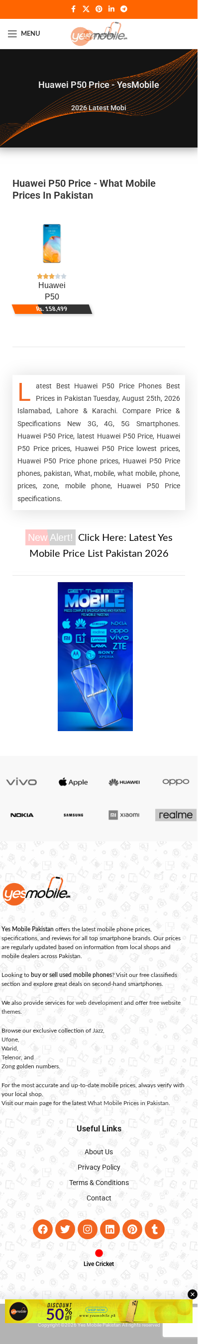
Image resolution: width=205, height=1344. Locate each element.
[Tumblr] (155, 1229)
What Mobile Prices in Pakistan (128, 1103)
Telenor (11, 1057)
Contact (99, 1198)
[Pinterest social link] (99, 9)
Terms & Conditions (99, 1183)
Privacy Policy (99, 1167)
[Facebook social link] (74, 9)
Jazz (98, 1031)
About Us (99, 1152)
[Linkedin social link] (111, 9)
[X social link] (86, 9)
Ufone (9, 1040)
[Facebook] (43, 1229)
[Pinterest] (132, 1229)
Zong (8, 1066)
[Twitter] (65, 1229)
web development (99, 1003)
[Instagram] (88, 1229)
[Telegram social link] (123, 9)
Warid (9, 1048)
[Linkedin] (110, 1229)
